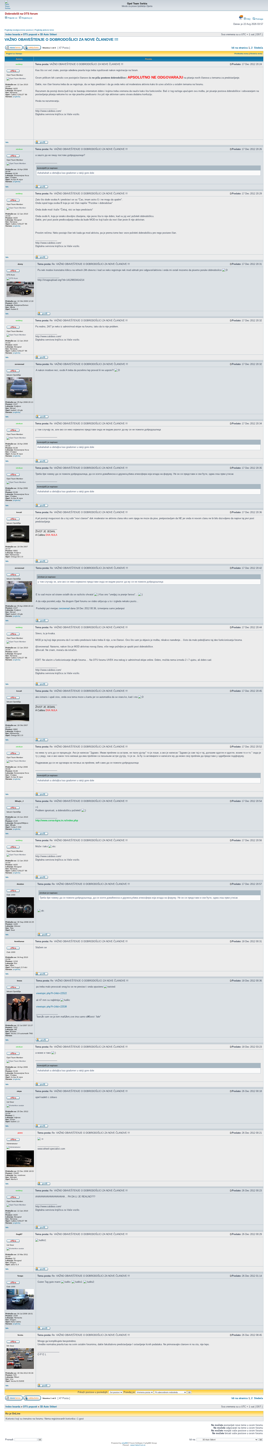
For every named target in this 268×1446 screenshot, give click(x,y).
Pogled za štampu (14, 54)
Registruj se (26, 18)
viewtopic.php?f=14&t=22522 (51, 993)
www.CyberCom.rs (137, 1445)
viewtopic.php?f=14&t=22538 (51, 1006)
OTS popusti (30, 34)
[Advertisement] (102, 129)
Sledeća (258, 47)
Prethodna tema (241, 54)
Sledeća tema (256, 54)
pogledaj (16, 97)
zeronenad (64, 608)
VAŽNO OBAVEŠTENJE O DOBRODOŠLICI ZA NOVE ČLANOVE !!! (61, 39)
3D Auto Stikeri (48, 34)
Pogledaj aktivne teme (44, 30)
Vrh (6, 142)
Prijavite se (12, 18)
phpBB (125, 1443)
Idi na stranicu (240, 47)
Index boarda (12, 34)
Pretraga (259, 19)
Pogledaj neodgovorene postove (19, 30)
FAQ (248, 19)
